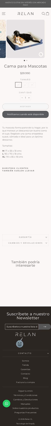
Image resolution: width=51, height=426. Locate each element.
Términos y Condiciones (25, 395)
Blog (25, 378)
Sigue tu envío (25, 391)
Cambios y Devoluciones (25, 399)
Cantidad (25, 93)
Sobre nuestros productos (25, 408)
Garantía (25, 237)
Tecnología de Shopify (25, 424)
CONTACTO (25, 353)
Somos (25, 361)
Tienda (25, 365)
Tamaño (25, 80)
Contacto (25, 374)
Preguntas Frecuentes (25, 412)
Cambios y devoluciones (25, 243)
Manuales (25, 404)
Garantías (25, 369)
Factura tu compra (25, 382)
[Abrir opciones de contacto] (6, 403)
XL (32, 85)
